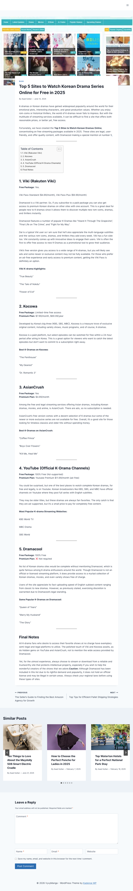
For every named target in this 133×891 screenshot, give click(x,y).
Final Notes (28, 169)
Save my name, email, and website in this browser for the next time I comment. (55, 858)
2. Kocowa (27, 156)
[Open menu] (127, 5)
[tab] (61, 783)
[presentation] (22, 737)
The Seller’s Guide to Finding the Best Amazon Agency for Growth (39, 696)
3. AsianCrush (29, 159)
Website (91, 851)
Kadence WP (90, 883)
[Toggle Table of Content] (58, 149)
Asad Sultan (27, 99)
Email (55, 851)
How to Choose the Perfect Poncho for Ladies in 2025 (63, 760)
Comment (22, 816)
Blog (21, 81)
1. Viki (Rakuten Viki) (32, 153)
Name (20, 851)
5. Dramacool (29, 166)
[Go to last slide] (7, 752)
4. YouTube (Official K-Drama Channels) (42, 163)
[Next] (126, 752)
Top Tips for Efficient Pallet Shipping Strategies (93, 694)
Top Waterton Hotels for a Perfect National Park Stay (108, 760)
